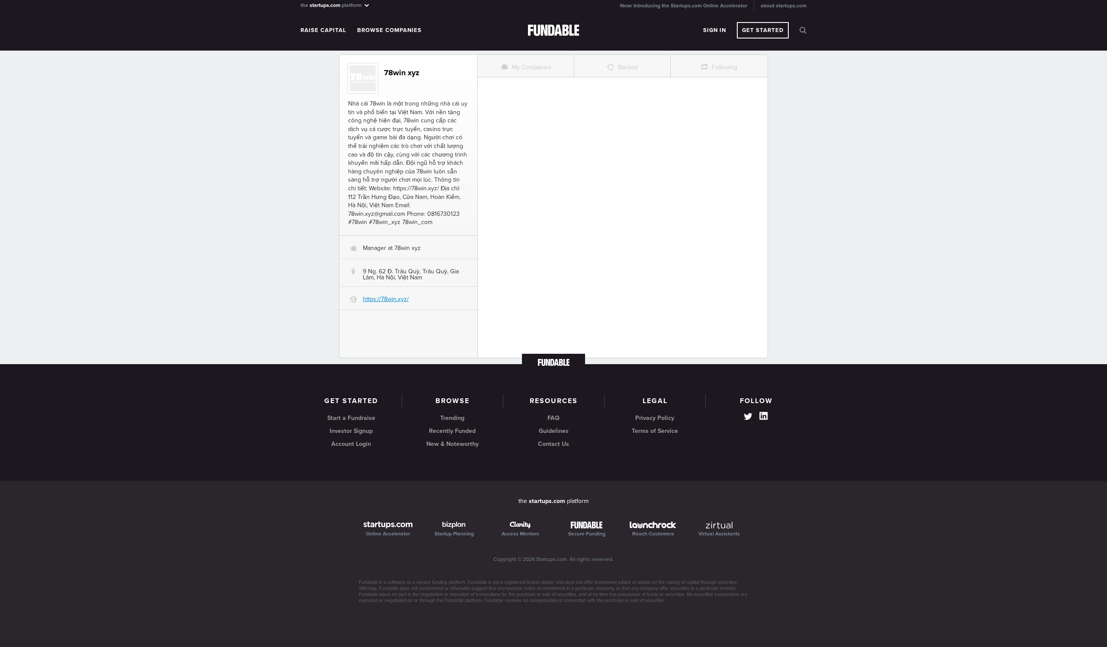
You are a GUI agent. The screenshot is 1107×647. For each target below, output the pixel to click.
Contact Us (553, 444)
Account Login (351, 444)
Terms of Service (655, 431)
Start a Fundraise (351, 418)
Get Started (763, 30)
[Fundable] (553, 31)
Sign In (714, 30)
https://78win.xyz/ (386, 299)
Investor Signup (351, 431)
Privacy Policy (654, 418)
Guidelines (554, 431)
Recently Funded (452, 431)
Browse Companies (389, 30)
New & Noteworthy (452, 444)
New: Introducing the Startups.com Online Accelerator (683, 6)
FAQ (553, 418)
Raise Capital (323, 30)
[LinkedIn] (763, 416)
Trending (452, 418)
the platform (332, 5)
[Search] (803, 30)
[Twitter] (748, 417)
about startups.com (783, 6)
